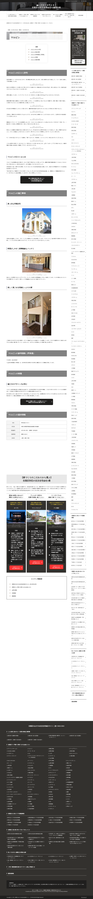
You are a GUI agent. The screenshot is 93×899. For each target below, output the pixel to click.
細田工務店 (73, 114)
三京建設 (73, 478)
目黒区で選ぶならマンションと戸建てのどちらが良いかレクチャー (78, 633)
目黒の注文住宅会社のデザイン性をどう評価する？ (78, 603)
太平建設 (73, 456)
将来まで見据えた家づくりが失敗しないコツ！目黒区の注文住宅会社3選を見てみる (36, 401)
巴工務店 (73, 248)
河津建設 (14, 593)
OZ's (72, 207)
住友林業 (73, 325)
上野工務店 (73, 182)
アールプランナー (75, 118)
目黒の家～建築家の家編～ (77, 76)
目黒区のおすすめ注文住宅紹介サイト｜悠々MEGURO (75, 1)
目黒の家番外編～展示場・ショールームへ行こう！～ (78, 83)
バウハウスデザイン (75, 245)
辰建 (72, 500)
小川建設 (73, 396)
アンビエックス (74, 509)
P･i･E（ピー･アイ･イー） (76, 242)
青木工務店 (73, 239)
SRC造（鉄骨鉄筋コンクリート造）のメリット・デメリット (77, 686)
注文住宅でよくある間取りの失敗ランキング (78, 622)
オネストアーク (74, 232)
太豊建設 (73, 490)
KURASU (73, 349)
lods (72, 387)
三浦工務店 (73, 437)
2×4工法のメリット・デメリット (78, 662)
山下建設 (73, 310)
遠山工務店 (73, 204)
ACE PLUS (73, 428)
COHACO (73, 226)
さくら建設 (73, 278)
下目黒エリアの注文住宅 (76, 562)
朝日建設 (73, 352)
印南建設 (73, 443)
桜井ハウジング (74, 484)
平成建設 (73, 431)
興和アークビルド (75, 453)
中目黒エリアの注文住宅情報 (77, 559)
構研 (72, 497)
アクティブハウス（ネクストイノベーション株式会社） (77, 150)
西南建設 (73, 399)
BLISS (72, 506)
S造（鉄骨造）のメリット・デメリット (77, 676)
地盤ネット (73, 446)
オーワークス (74, 306)
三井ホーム (73, 214)
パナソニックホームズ (76, 108)
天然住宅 (73, 319)
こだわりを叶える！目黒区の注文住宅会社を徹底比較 (46, 6)
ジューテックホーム (75, 173)
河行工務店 (73, 170)
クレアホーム (74, 269)
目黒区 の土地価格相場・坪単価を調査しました (77, 618)
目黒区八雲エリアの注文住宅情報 (78, 533)
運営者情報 (74, 701)
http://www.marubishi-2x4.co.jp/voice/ (36, 84)
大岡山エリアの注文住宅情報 (77, 552)
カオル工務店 (74, 487)
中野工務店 (73, 406)
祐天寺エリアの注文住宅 (76, 565)
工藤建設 (73, 195)
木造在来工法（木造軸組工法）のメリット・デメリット (78, 657)
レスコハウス (74, 303)
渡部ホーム (73, 390)
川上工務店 (73, 160)
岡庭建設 (73, 236)
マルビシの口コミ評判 (36, 49)
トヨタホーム (74, 133)
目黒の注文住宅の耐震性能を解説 (78, 577)
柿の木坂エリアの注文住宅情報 (78, 529)
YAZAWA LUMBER (75, 121)
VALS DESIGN (74, 468)
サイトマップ (83, 897)
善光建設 (73, 374)
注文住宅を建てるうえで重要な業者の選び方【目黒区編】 (78, 598)
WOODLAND (74, 355)
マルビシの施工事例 (35, 52)
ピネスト (73, 365)
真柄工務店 (73, 127)
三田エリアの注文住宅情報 (77, 543)
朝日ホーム (73, 201)
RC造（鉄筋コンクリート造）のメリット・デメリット (77, 681)
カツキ (72, 332)
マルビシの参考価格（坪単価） (38, 54)
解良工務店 (73, 475)
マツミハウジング (75, 503)
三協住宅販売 (74, 421)
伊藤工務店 (73, 462)
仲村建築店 (73, 494)
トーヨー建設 (74, 434)
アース (72, 275)
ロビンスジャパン (75, 143)
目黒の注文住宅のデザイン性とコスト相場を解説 (78, 639)
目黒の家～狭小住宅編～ (76, 79)
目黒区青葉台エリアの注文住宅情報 (78, 525)
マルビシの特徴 (34, 57)
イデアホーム (74, 297)
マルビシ (73, 402)
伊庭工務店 (73, 300)
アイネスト (73, 256)
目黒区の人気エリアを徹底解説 (78, 516)
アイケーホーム (74, 412)
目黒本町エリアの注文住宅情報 (78, 540)
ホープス (73, 281)
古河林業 (73, 316)
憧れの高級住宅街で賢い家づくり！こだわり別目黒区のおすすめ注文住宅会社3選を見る (37, 180)
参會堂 (72, 384)
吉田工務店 (73, 198)
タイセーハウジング (75, 146)
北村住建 (73, 472)
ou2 (72, 136)
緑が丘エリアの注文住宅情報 (77, 521)
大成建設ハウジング (75, 393)
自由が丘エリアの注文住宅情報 (78, 556)
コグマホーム (74, 154)
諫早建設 (73, 262)
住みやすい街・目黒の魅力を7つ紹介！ (77, 608)
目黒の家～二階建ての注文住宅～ (78, 91)
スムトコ (73, 111)
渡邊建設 (14, 596)
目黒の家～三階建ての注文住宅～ (78, 96)
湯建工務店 (73, 229)
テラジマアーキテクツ (76, 322)
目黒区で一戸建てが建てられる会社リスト (21, 587)
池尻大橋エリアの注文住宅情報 (78, 549)
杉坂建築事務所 (74, 288)
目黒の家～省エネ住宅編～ (77, 87)
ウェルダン (73, 192)
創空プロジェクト (75, 371)
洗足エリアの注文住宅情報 (77, 546)
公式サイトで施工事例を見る (16, 567)
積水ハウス (73, 185)
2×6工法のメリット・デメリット (78, 666)
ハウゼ (72, 140)
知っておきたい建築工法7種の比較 (78, 652)
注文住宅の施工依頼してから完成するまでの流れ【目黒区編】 (78, 613)
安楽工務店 (73, 130)
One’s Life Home (75, 163)
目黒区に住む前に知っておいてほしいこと (78, 572)
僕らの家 (73, 362)
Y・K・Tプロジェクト (76, 220)
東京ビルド (73, 284)
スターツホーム (74, 272)
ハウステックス (74, 440)
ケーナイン (73, 166)
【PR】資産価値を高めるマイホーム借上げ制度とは (78, 694)
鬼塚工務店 (73, 418)
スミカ (72, 377)
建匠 (72, 338)
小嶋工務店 (73, 157)
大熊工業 (73, 188)
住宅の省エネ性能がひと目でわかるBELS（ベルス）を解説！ (78, 593)
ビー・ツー (73, 176)
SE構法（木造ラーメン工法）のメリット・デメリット (78, 671)
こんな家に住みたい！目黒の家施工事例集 (78, 71)
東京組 (72, 335)
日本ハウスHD (74, 313)
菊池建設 (73, 358)
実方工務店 (73, 481)
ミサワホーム (74, 179)
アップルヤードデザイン (76, 346)
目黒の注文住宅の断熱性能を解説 (78, 582)
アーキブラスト (74, 294)
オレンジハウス (74, 217)
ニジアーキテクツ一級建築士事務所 (77, 252)
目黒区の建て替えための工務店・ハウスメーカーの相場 (77, 644)
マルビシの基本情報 (35, 59)
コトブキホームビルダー (76, 328)
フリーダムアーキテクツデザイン (77, 342)
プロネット (73, 424)
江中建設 (73, 368)
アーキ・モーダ (74, 124)
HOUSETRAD (74, 259)
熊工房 (72, 210)
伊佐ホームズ (74, 415)
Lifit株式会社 (74, 223)
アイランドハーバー (75, 266)
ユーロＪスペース (75, 465)
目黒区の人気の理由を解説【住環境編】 (78, 627)
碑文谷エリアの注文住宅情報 (77, 537)
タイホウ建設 (74, 409)
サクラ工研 (73, 291)
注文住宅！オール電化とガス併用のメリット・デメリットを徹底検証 (78, 588)
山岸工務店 (14, 590)
